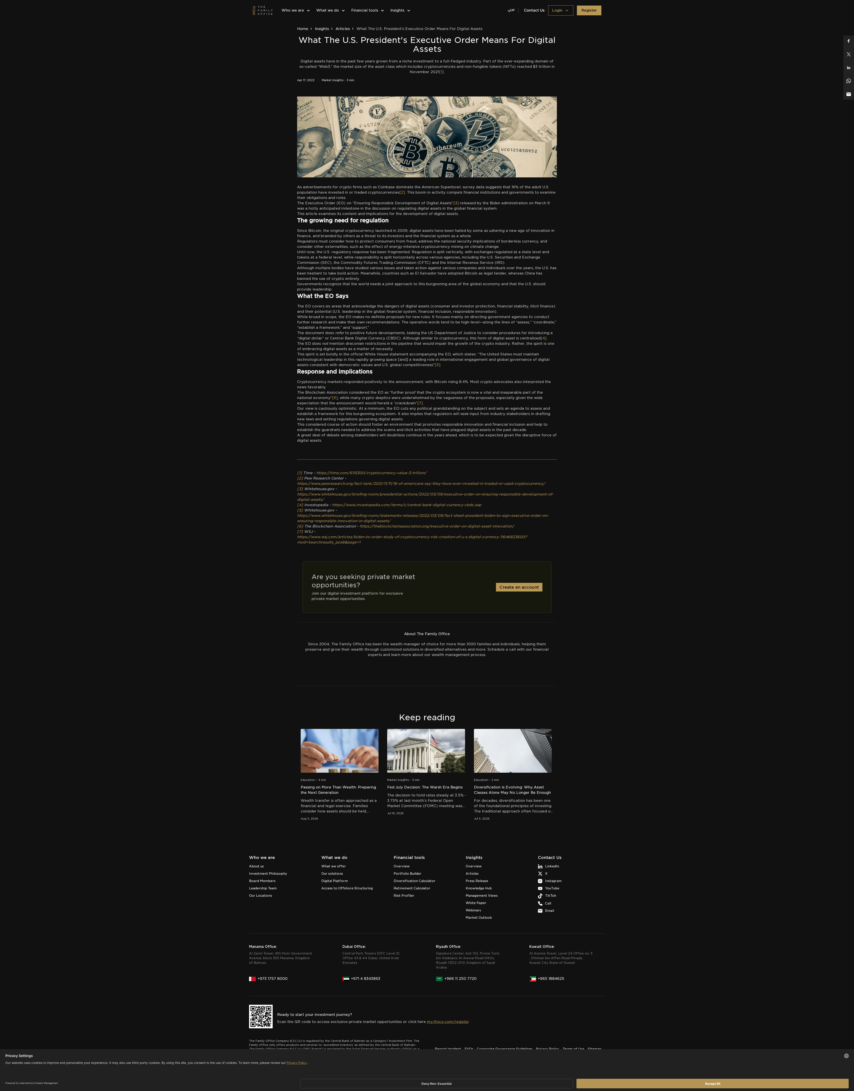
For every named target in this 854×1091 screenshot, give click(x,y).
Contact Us (534, 10)
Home (302, 29)
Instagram (553, 881)
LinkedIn (552, 866)
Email (549, 911)
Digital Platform (334, 881)
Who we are (293, 10)
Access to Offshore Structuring (347, 888)
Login (557, 10)
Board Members (262, 881)
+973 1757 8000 (273, 979)
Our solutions (332, 873)
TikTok (550, 895)
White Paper (476, 903)
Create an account (519, 587)
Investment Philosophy (268, 873)
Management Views (482, 895)
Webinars (473, 910)
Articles (343, 29)
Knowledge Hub (479, 888)
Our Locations (260, 895)
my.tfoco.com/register (448, 1022)
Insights (397, 10)
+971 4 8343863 (365, 979)
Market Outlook (479, 917)
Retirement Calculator (412, 888)
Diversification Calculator (414, 881)
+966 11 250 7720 (460, 979)
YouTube (552, 888)
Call (548, 903)
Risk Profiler (404, 895)
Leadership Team (263, 888)
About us (256, 866)
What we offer (333, 866)
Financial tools (364, 10)
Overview (402, 866)
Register (589, 10)
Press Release (477, 881)
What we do (327, 10)
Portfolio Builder (407, 873)
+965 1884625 (551, 979)
